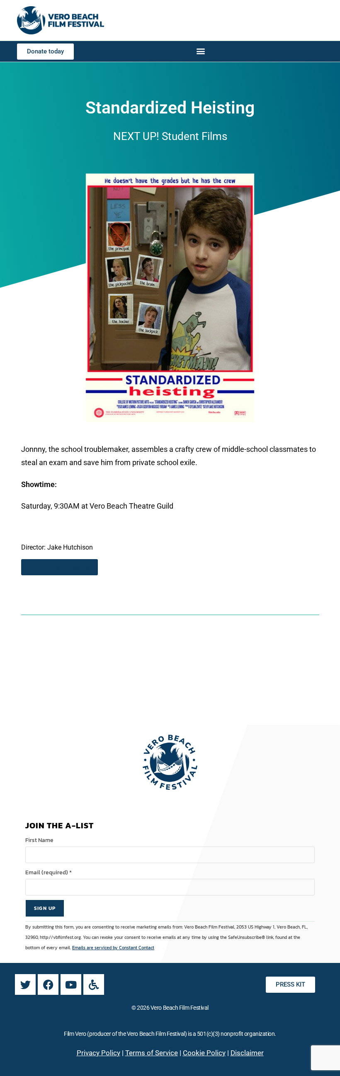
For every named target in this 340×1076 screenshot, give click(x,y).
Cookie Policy (204, 1053)
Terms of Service (151, 1053)
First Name (39, 840)
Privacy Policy (98, 1053)
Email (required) (48, 872)
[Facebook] (48, 984)
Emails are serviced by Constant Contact (113, 947)
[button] (200, 51)
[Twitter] (25, 984)
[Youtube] (71, 984)
